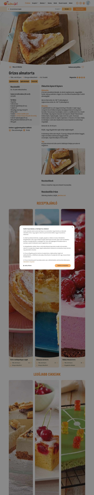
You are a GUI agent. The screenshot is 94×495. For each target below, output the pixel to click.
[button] (27, 265)
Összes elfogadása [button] (62, 265)
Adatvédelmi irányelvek (28, 261)
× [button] (72, 227)
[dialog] (47, 247)
